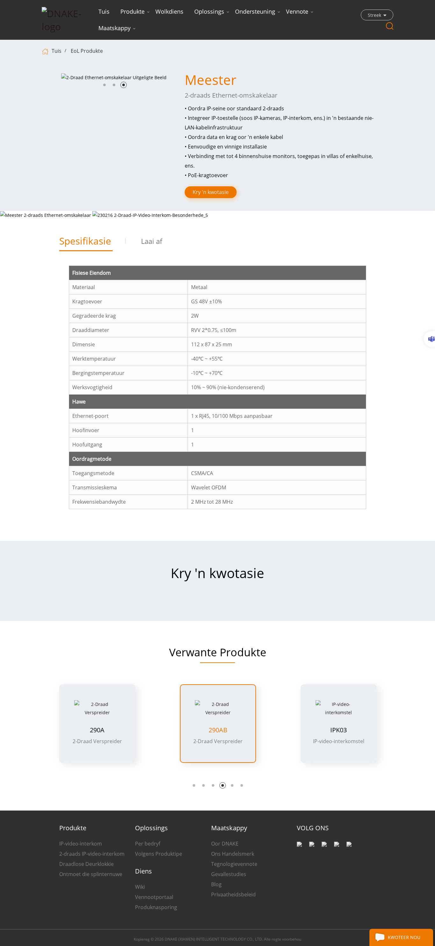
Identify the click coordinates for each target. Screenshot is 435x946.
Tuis (104, 11)
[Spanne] (429, 339)
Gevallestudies (228, 874)
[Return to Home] (46, 51)
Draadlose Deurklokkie (86, 863)
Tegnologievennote (234, 863)
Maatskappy (114, 28)
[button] (104, 85)
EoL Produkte (87, 50)
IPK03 (218, 730)
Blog (216, 884)
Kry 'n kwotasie (211, 192)
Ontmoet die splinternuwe (90, 874)
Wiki (140, 886)
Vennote (297, 11)
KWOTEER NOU (404, 937)
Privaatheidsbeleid (233, 894)
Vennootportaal (154, 897)
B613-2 (339, 730)
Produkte (132, 11)
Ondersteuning (255, 11)
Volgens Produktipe (158, 853)
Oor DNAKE (225, 843)
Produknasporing (156, 907)
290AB (97, 730)
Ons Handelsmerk (232, 853)
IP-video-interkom (80, 843)
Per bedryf (147, 843)
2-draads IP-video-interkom (92, 853)
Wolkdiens (169, 11)
